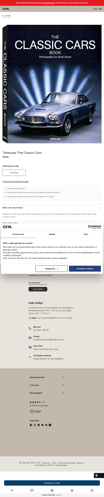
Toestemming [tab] (18, 234)
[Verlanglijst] (72, 490)
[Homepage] (6, 9)
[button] (12, 490)
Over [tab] (86, 234)
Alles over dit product (13, 208)
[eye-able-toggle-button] (101, 475)
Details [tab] (52, 234)
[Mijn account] (52, 490)
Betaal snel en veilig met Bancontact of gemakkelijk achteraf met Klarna (33, 192)
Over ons (34, 385)
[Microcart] (91, 490)
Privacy (54, 463)
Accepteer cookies (85, 269)
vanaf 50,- (52, 495)
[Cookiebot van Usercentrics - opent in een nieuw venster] (90, 227)
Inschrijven (38, 289)
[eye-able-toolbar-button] (96, 475)
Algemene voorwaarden (67, 463)
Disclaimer (46, 463)
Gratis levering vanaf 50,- (16, 188)
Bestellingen (36, 393)
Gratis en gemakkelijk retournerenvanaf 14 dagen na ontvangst (30, 196)
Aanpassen (50, 269)
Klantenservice (37, 377)
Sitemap (80, 463)
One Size (14, 173)
